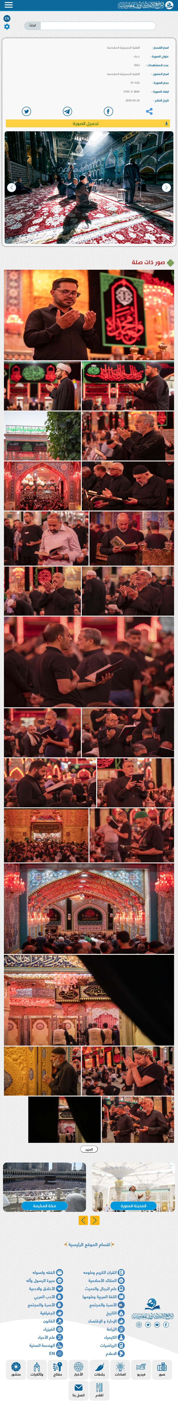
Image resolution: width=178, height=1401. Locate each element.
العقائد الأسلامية (103, 1280)
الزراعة (112, 1328)
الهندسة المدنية (42, 1345)
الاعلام (111, 1353)
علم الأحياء (46, 1337)
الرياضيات (108, 1345)
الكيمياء (110, 1337)
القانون (49, 1320)
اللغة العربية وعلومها (100, 1296)
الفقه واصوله (44, 1272)
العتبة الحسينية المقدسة (123, 47)
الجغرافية (47, 1312)
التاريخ (111, 1312)
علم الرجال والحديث (101, 1288)
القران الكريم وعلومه (100, 1272)
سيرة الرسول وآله (40, 1280)
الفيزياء (49, 1328)
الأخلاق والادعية (42, 1288)
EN (7, 18)
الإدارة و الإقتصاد (102, 1320)
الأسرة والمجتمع (103, 1304)
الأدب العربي (44, 1296)
